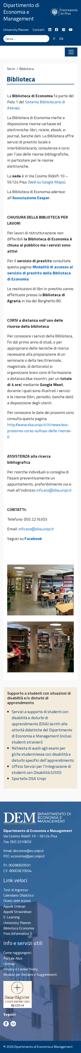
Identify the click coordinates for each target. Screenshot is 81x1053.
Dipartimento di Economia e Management (21, 12)
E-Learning (11, 917)
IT (54, 38)
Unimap (9, 963)
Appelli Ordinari (14, 906)
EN (61, 38)
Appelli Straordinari (17, 911)
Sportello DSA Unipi (29, 778)
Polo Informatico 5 (17, 933)
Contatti (38, 29)
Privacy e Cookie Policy (20, 969)
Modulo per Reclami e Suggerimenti (30, 974)
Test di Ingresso (15, 890)
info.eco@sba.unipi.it (54, 490)
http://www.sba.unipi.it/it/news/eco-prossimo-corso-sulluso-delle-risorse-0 (39, 431)
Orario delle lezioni (17, 900)
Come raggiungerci (17, 952)
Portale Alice (12, 958)
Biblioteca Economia (18, 928)
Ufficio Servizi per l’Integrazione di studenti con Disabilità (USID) (41, 769)
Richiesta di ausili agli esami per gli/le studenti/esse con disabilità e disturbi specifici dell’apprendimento (43, 754)
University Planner (16, 29)
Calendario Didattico (18, 895)
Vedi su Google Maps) (47, 182)
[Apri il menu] (71, 51)
